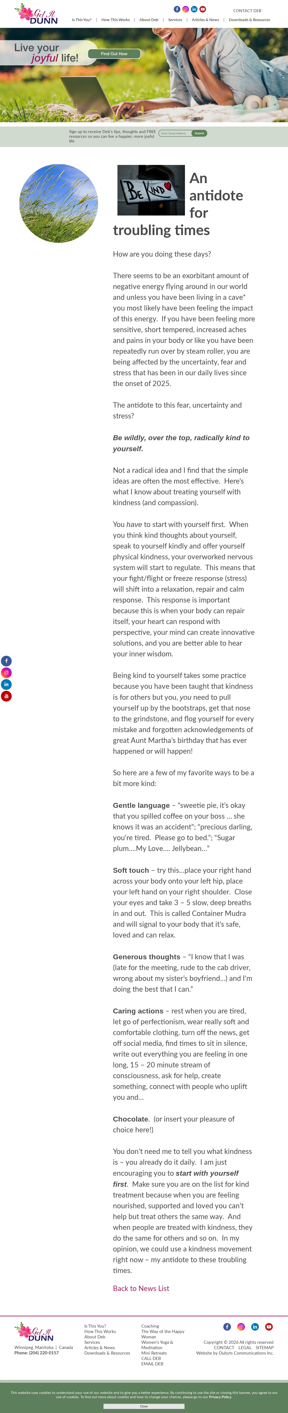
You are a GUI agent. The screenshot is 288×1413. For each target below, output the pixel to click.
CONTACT (224, 1348)
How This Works (115, 20)
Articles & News (205, 20)
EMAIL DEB (152, 1364)
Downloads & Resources (249, 20)
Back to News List (141, 1288)
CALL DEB (151, 1359)
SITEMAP (265, 1348)
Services (175, 20)
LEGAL (244, 1348)
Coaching (150, 1326)
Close (144, 1406)
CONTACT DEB (247, 11)
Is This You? (82, 20)
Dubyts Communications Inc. (246, 1353)
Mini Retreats (154, 1353)
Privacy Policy (220, 1397)
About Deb (149, 20)
